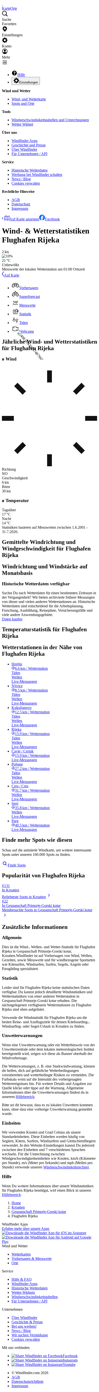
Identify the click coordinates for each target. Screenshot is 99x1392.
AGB (16, 200)
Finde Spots (17, 865)
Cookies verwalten (26, 183)
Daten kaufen (12, 619)
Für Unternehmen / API (29, 154)
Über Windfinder (24, 149)
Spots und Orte (23, 103)
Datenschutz (21, 204)
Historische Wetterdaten (30, 170)
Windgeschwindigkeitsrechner (66, 1167)
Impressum (20, 208)
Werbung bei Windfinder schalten (37, 175)
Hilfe (21, 75)
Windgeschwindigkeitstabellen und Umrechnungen (50, 120)
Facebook (52, 219)
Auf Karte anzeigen (24, 219)
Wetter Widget (22, 124)
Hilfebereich (25, 1097)
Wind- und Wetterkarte (29, 99)
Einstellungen (28, 82)
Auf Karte (11, 275)
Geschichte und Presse (29, 145)
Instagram (70, 1360)
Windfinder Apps (24, 141)
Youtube (69, 1364)
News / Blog (21, 179)
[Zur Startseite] (2, 4)
